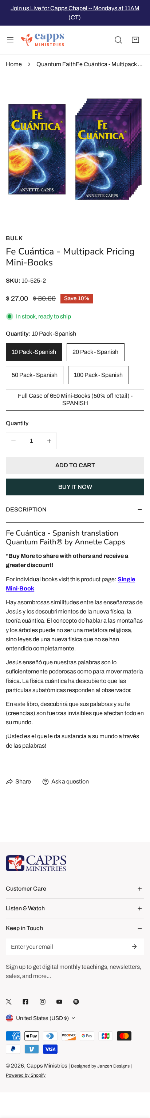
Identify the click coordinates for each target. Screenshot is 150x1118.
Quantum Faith (56, 64)
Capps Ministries (47, 1066)
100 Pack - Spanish (98, 375)
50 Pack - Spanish (35, 375)
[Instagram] (42, 1001)
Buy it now (75, 487)
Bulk (14, 238)
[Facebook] (25, 1001)
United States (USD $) (42, 1018)
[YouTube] (59, 1001)
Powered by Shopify (26, 1075)
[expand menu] (10, 40)
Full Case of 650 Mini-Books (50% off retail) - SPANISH (75, 399)
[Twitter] (8, 1001)
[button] (135, 40)
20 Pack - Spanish (95, 352)
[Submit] (134, 946)
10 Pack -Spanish (34, 352)
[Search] (118, 40)
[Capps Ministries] (42, 40)
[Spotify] (76, 1001)
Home (14, 64)
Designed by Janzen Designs (100, 1066)
